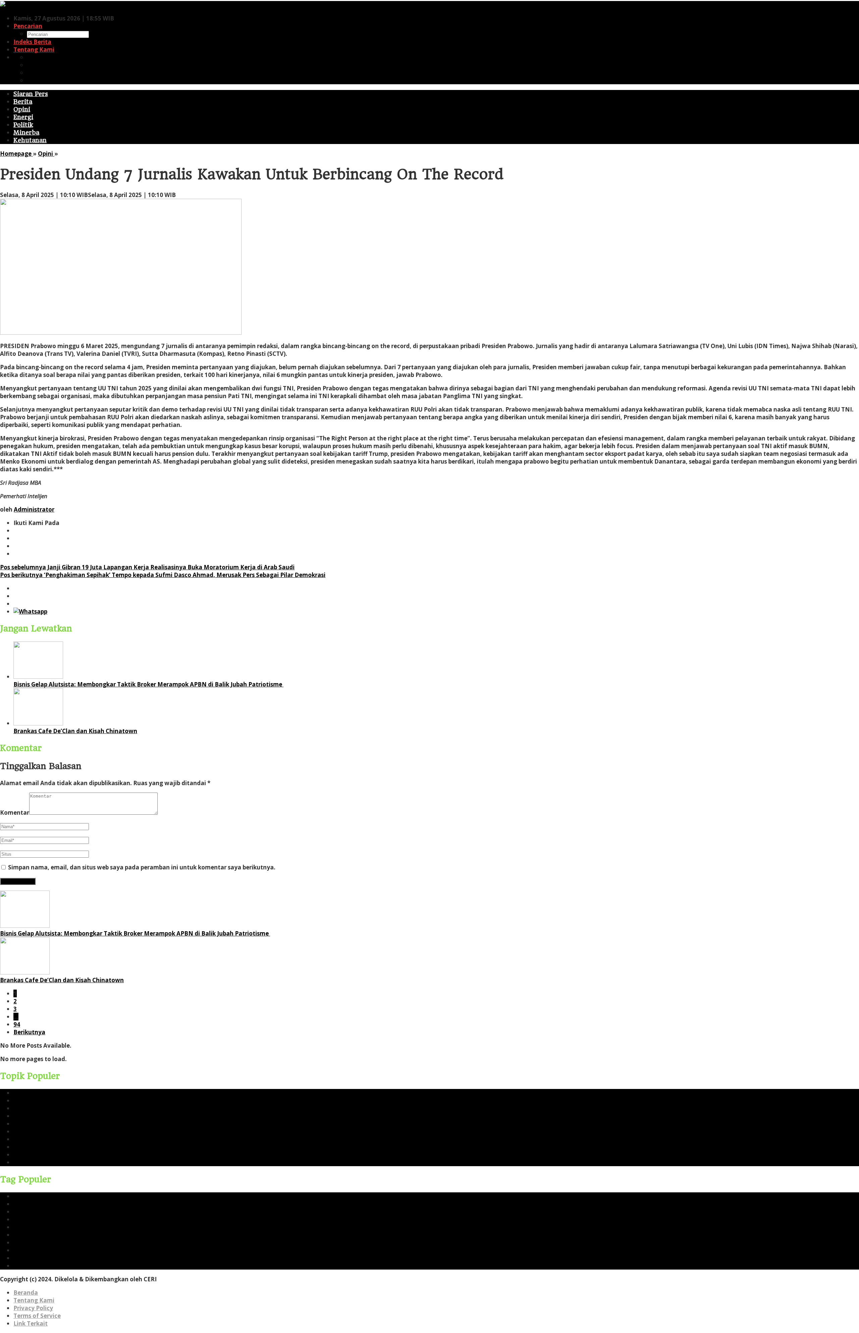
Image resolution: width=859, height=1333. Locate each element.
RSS (32, 80)
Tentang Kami (33, 1300)
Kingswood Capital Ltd (45, 1154)
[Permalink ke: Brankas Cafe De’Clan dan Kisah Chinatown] (38, 723)
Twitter (37, 65)
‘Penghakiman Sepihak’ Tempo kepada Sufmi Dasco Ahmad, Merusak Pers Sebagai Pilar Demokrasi (162, 575)
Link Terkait (30, 1323)
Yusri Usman (31, 1093)
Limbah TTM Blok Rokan (48, 1147)
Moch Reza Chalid (38, 1116)
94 (16, 1024)
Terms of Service (37, 1316)
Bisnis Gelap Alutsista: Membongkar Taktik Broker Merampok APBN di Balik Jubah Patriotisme (148, 684)
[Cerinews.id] (19, 5)
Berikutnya (29, 1032)
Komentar (14, 812)
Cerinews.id (29, 1108)
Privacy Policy (33, 1308)
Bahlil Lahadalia (36, 1162)
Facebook (40, 57)
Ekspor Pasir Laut (37, 1139)
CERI (20, 1100)
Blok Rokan (29, 1124)
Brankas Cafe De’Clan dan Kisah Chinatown (75, 731)
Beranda (25, 1292)
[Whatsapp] (30, 611)
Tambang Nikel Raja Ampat (53, 1131)
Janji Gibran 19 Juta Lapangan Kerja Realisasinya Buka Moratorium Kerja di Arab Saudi (147, 567)
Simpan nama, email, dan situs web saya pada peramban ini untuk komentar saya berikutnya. (141, 867)
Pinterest (40, 73)
